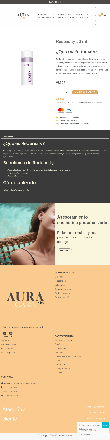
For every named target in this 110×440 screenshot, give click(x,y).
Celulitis (58, 373)
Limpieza (59, 277)
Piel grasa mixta (8, 344)
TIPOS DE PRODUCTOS (61, 14)
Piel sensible (7, 348)
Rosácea (59, 344)
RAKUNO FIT (84, 17)
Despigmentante (62, 369)
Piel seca (5, 340)
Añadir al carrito (85, 92)
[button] (72, 14)
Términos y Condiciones (95, 407)
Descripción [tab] (8, 136)
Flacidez (59, 352)
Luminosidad (61, 364)
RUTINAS (73, 17)
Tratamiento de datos (96, 418)
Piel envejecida (8, 352)
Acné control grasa (64, 340)
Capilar (58, 360)
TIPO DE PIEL (81, 14)
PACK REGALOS (43, 14)
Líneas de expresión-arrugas (68, 356)
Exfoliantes (60, 285)
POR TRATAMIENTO (44, 17)
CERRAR (105, 425)
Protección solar (62, 293)
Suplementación (62, 297)
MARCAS (60, 17)
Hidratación (60, 281)
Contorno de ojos (63, 289)
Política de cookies (97, 412)
